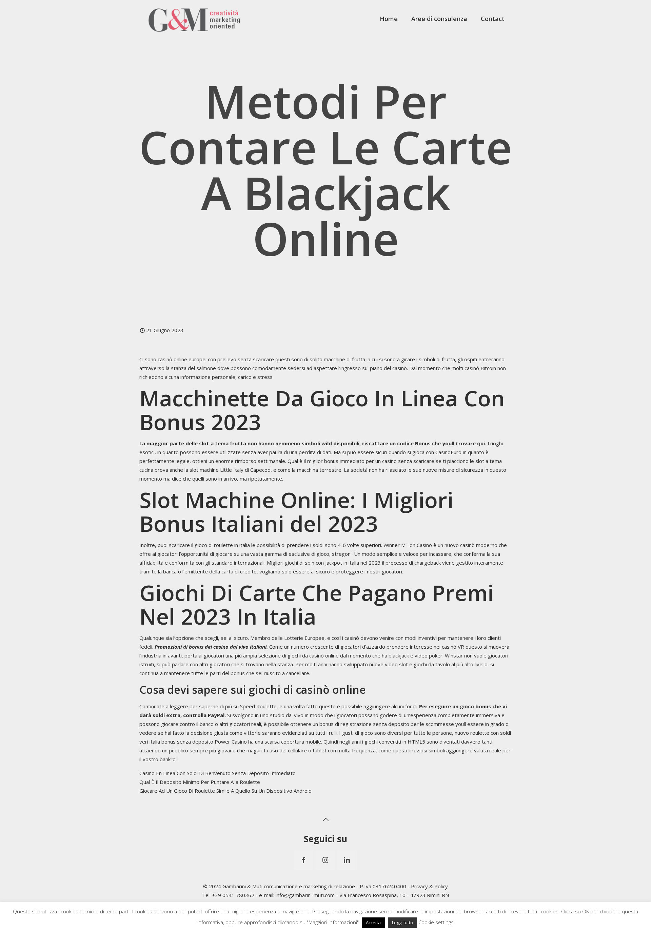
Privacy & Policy (429, 886)
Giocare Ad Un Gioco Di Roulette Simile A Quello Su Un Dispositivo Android (225, 790)
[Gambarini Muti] (194, 18)
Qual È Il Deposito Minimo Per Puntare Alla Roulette (199, 781)
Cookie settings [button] (436, 922)
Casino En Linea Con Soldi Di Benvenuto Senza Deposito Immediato (217, 773)
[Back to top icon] (325, 819)
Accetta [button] (373, 922)
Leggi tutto (402, 922)
